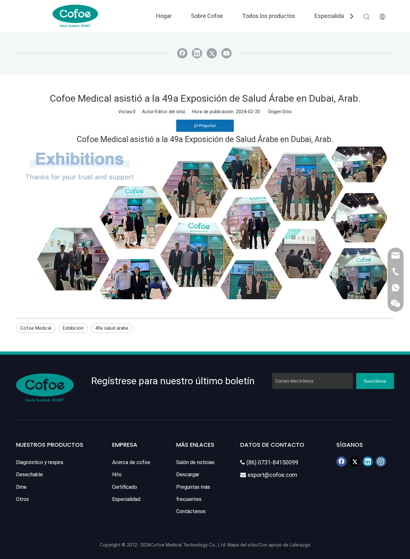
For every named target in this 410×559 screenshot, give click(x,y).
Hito (117, 474)
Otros (22, 499)
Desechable (29, 474)
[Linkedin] (197, 53)
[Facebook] (182, 53)
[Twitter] (212, 53)
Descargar (187, 474)
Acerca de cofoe (131, 462)
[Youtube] (226, 53)
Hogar (164, 16)
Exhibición (73, 328)
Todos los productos (268, 16)
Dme (21, 487)
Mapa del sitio (242, 545)
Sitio (287, 111)
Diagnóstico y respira (39, 462)
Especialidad (331, 16)
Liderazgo (300, 545)
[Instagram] (381, 461)
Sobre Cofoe (207, 16)
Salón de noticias (195, 462)
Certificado (124, 487)
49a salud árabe (111, 328)
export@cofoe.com (268, 474)
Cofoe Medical (35, 328)
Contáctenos (191, 511)
